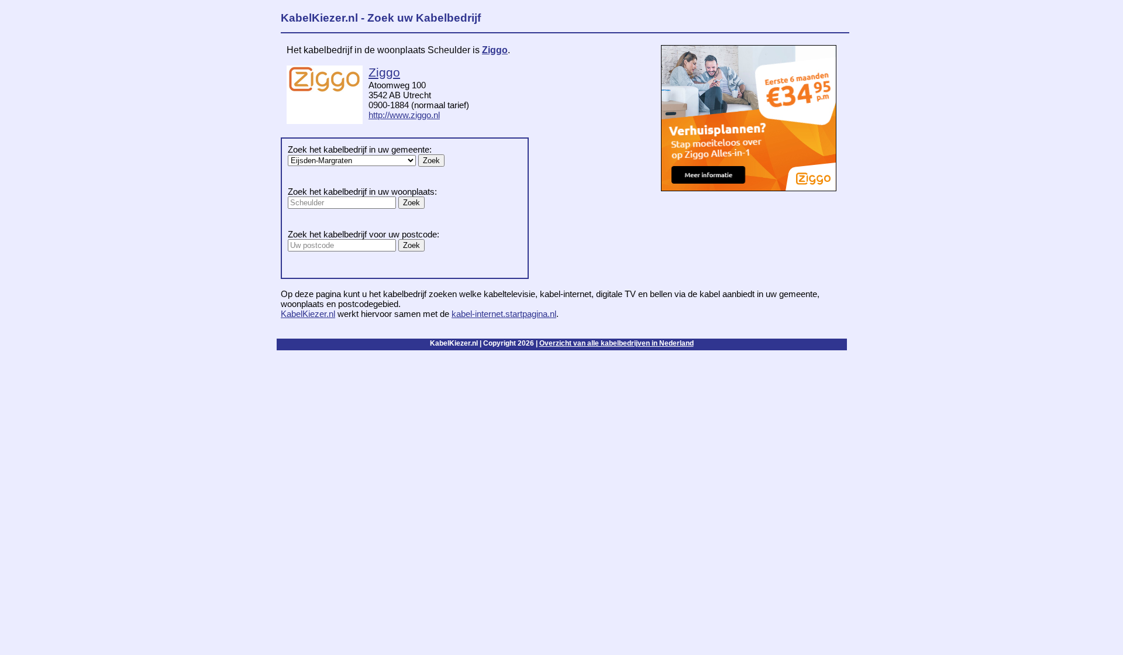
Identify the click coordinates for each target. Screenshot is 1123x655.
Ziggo (495, 50)
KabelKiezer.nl (308, 314)
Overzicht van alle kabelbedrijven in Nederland (616, 343)
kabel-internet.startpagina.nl (504, 314)
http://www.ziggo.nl (404, 115)
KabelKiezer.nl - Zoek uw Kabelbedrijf (381, 18)
